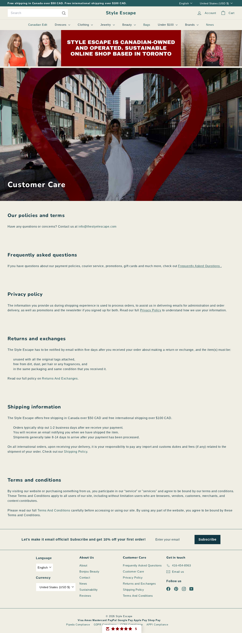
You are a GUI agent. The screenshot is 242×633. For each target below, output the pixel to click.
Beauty (127, 24)
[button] (121, 629)
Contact (84, 577)
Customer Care (133, 571)
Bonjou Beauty (89, 571)
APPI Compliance (157, 624)
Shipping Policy (75, 451)
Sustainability (88, 589)
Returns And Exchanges (60, 378)
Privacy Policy (133, 577)
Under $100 (166, 24)
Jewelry (106, 24)
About (83, 565)
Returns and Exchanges (139, 583)
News (210, 24)
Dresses (61, 24)
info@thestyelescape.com (97, 226)
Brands (190, 24)
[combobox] (38, 13)
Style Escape (121, 13)
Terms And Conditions (54, 510)
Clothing (84, 24)
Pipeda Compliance (78, 624)
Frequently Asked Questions (142, 565)
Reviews (85, 595)
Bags (146, 24)
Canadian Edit (37, 24)
